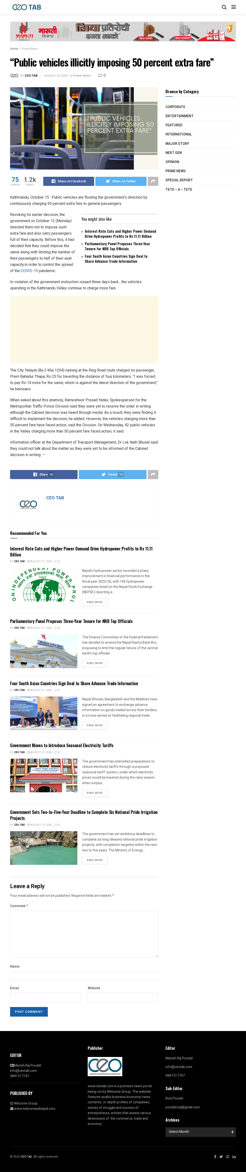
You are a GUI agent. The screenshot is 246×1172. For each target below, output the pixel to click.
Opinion (172, 162)
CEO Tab (19, 561)
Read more (95, 602)
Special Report (179, 180)
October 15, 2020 (56, 75)
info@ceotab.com (23, 1070)
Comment (19, 906)
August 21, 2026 (41, 561)
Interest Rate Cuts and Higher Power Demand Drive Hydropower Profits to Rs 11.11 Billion (120, 233)
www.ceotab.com (101, 1086)
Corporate (175, 107)
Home (14, 49)
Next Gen (174, 152)
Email (14, 988)
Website (94, 988)
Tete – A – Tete (179, 189)
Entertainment (180, 116)
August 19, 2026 (41, 825)
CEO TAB (31, 75)
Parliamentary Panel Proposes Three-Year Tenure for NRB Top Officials (117, 246)
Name (14, 966)
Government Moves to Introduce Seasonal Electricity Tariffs (61, 745)
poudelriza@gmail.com (183, 1107)
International (179, 134)
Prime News (30, 49)
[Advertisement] (84, 329)
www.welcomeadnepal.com (34, 1108)
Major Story (177, 143)
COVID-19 (29, 271)
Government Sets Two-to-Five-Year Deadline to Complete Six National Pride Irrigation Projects (84, 815)
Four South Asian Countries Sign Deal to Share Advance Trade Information (116, 258)
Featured (174, 125)
